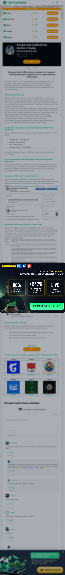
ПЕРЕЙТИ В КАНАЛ (47, 306)
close (63, 265)
